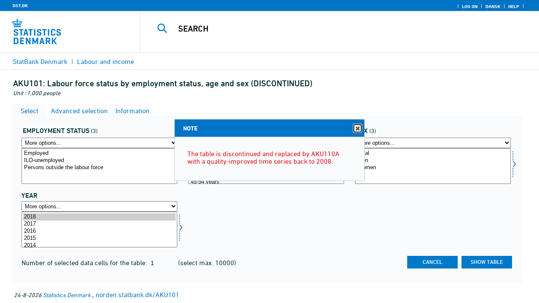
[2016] (99, 231)
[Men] (433, 160)
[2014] (99, 245)
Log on (470, 6)
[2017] (99, 224)
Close (357, 128)
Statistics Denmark (67, 294)
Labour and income (105, 61)
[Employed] (99, 153)
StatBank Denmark (40, 61)
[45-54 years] (266, 182)
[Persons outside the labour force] (99, 167)
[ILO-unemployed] (99, 160)
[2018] (99, 217)
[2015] (99, 238)
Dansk (493, 6)
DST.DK (20, 5)
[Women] (433, 167)
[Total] (433, 153)
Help (513, 6)
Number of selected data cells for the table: (85, 262)
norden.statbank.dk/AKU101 (137, 294)
